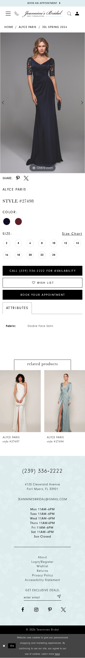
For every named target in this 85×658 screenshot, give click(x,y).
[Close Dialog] (4, 646)
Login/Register (42, 562)
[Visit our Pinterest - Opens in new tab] (50, 609)
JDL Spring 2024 (54, 27)
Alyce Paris (27, 27)
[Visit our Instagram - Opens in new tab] (36, 609)
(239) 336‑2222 (42, 471)
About (42, 557)
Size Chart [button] (72, 234)
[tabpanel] (42, 103)
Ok (12, 645)
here (57, 653)
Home (8, 27)
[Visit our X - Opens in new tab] (63, 609)
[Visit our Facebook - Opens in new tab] (22, 609)
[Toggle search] (69, 13)
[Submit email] (58, 596)
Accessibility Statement (42, 580)
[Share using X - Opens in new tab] (26, 178)
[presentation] (20, 401)
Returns (42, 571)
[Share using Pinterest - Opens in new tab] (17, 178)
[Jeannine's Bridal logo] (42, 13)
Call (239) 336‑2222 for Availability (43, 270)
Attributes (17, 308)
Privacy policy (42, 575)
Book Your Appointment (42, 294)
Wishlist (42, 566)
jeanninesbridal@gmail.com (42, 499)
